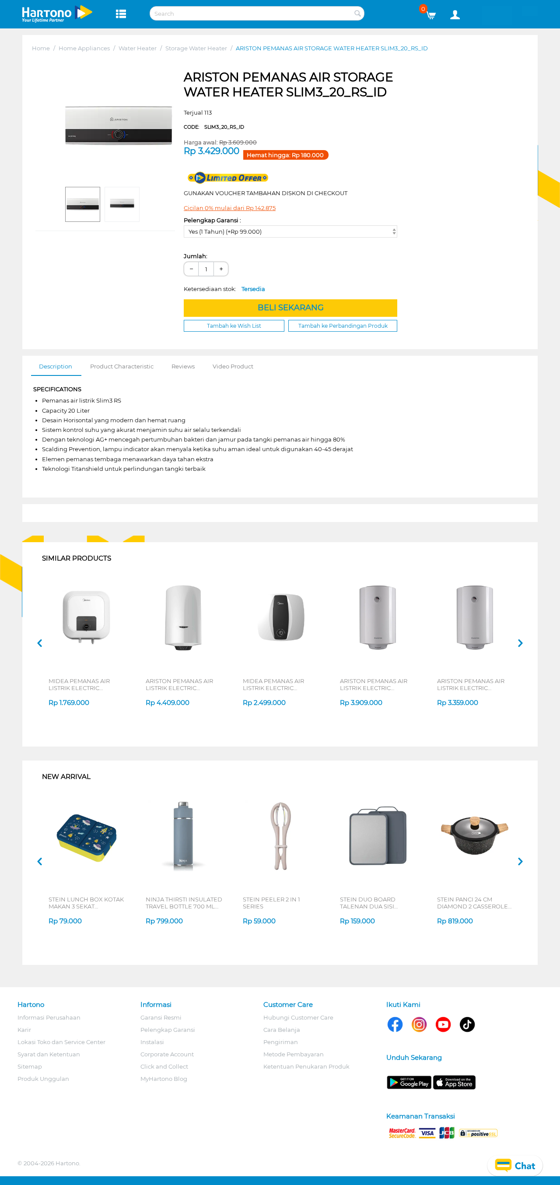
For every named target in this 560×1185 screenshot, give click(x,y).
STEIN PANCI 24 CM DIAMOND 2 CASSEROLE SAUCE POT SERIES (472, 903)
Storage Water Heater (196, 48)
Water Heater (138, 48)
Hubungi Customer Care (298, 1017)
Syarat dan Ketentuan (49, 1054)
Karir (24, 1029)
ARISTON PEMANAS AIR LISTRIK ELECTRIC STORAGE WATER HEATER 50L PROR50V (474, 684)
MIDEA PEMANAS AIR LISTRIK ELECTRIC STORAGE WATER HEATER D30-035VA (280, 684)
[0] (434, 13)
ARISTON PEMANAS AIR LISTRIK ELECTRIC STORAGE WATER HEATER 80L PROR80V (377, 684)
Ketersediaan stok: (224, 288)
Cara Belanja (281, 1029)
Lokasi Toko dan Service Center (61, 1041)
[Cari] (358, 14)
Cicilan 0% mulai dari (230, 207)
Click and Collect (164, 1066)
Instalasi (152, 1041)
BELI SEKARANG (291, 307)
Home (41, 48)
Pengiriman (280, 1041)
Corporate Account (167, 1054)
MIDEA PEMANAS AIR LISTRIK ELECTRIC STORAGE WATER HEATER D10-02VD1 (86, 684)
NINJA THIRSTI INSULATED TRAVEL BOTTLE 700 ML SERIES (184, 903)
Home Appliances (84, 48)
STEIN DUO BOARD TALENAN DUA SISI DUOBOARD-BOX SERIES (376, 903)
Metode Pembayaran (293, 1054)
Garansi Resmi (161, 1017)
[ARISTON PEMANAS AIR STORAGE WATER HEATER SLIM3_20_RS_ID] (118, 126)
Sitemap (30, 1066)
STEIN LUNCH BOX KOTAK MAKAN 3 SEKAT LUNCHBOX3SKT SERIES (86, 903)
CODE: (214, 127)
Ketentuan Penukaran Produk (306, 1066)
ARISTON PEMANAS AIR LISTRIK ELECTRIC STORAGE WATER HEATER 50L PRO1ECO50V (183, 684)
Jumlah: (195, 255)
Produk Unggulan (43, 1078)
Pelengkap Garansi (167, 1029)
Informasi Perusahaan (49, 1017)
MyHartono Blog (163, 1078)
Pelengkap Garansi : (212, 220)
